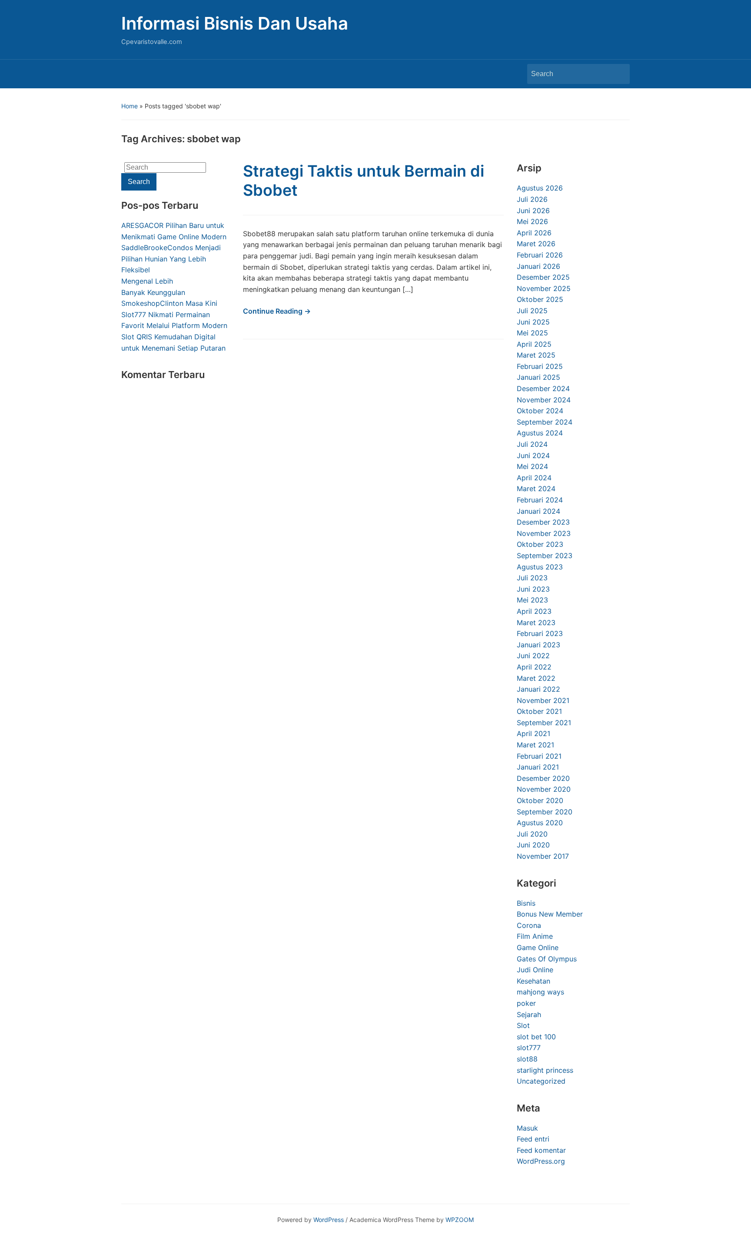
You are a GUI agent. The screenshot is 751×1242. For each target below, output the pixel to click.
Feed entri (533, 1139)
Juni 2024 (533, 455)
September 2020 (544, 811)
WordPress (328, 1219)
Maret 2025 (536, 355)
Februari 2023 (540, 633)
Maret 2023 (536, 622)
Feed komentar (541, 1150)
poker (526, 1003)
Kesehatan (533, 981)
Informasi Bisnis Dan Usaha (234, 23)
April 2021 (533, 733)
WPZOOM (459, 1219)
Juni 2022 (533, 655)
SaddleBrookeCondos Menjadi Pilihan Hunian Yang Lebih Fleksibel (171, 258)
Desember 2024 (543, 388)
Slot (523, 1025)
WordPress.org (541, 1161)
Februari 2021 (539, 756)
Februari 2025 (540, 366)
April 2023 (534, 611)
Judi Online (535, 969)
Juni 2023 (533, 589)
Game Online (537, 947)
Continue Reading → (277, 311)
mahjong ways (540, 992)
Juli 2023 (532, 577)
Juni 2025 (533, 322)
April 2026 (534, 232)
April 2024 (534, 477)
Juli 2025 (532, 310)
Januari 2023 (538, 644)
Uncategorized (541, 1081)
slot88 (527, 1059)
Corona (529, 925)
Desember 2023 (543, 522)
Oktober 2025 (540, 299)
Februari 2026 (540, 255)
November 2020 (544, 789)
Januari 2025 (538, 377)
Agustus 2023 (540, 566)
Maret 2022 (536, 678)
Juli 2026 (532, 199)
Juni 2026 (533, 210)
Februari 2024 (540, 499)
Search (618, 74)
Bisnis (526, 903)
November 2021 (543, 700)
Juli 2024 (532, 444)
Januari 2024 (538, 511)
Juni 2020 (533, 844)
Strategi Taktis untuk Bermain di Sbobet (363, 180)
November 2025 (544, 288)
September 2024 (544, 422)
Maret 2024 (536, 488)
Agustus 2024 (540, 433)
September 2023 (544, 555)
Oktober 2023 (540, 544)
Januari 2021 (538, 767)
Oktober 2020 (540, 800)
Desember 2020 (543, 778)
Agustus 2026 (540, 188)
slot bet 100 (536, 1036)
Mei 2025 (532, 332)
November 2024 (544, 399)
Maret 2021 (535, 744)
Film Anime (535, 936)
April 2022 (534, 667)
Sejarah (529, 1014)
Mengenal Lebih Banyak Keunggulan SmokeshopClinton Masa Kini (169, 292)
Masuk (527, 1128)
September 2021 (544, 722)
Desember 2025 (543, 277)
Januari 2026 (538, 266)
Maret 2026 (536, 243)
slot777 (529, 1047)
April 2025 (534, 344)
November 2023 (544, 533)
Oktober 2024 (540, 410)
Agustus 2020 (540, 822)
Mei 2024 (532, 466)
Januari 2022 (538, 689)
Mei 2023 (532, 600)
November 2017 (543, 856)
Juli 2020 (532, 834)
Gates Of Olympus (547, 958)
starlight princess (545, 1070)
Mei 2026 (532, 221)
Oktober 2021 (539, 711)
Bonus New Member (550, 914)
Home (129, 106)
